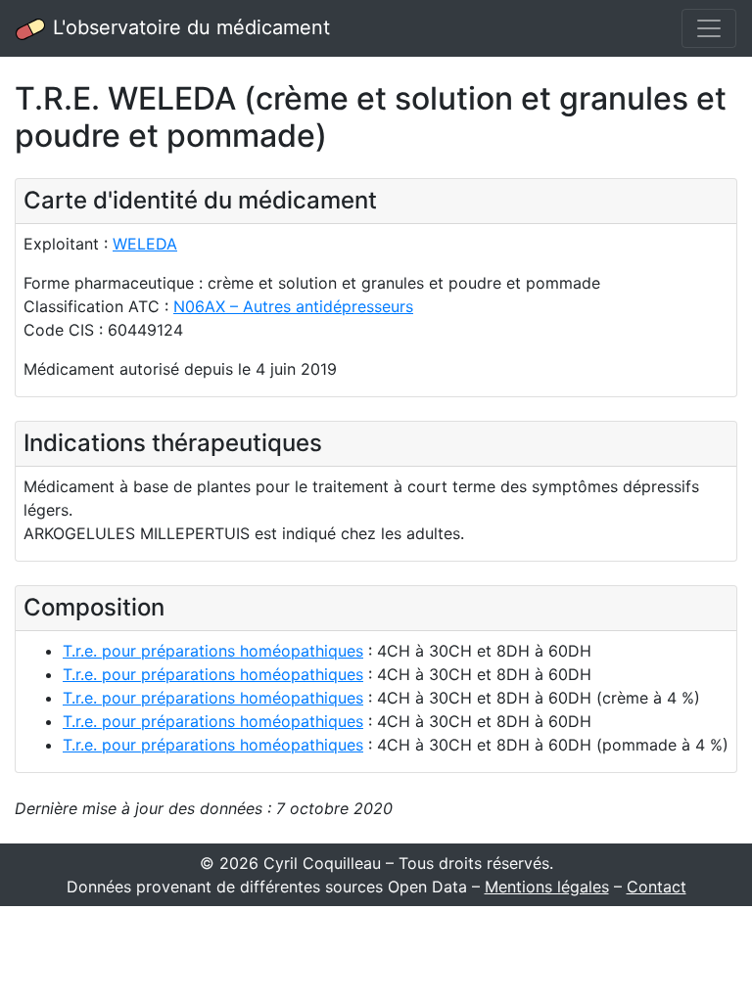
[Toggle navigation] (709, 28)
